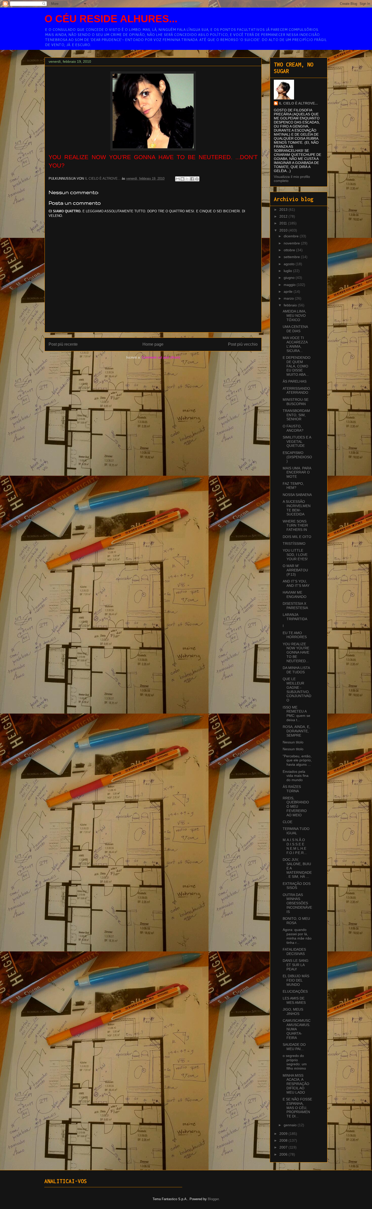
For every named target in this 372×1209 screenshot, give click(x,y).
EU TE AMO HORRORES (295, 635)
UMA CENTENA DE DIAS (295, 329)
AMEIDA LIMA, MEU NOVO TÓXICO (294, 315)
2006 (283, 1154)
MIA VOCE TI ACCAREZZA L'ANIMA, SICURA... (295, 344)
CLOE (287, 822)
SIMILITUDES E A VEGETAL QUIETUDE (297, 441)
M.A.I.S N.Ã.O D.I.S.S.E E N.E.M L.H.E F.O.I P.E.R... (295, 846)
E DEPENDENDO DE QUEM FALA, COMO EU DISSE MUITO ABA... (297, 366)
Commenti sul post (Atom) (161, 357)
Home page (152, 344)
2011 (283, 223)
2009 (283, 1134)
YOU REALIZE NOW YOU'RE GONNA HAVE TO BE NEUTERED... (296, 652)
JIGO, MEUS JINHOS (293, 1011)
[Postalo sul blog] (182, 178)
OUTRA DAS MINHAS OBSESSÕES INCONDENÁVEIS (297, 903)
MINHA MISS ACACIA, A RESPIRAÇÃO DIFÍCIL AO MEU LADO (296, 1083)
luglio (288, 271)
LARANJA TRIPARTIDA (295, 617)
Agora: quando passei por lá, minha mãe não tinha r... (297, 936)
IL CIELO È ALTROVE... (298, 103)
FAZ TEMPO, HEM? (293, 486)
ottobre (290, 250)
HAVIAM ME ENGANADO (294, 594)
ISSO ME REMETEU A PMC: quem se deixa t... (296, 713)
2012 (283, 216)
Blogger (213, 1199)
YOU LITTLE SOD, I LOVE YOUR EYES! (295, 554)
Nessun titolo (293, 742)
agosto (290, 264)
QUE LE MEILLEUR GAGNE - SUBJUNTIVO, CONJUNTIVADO (297, 689)
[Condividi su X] (187, 178)
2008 (283, 1140)
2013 (283, 209)
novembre (292, 243)
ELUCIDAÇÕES (295, 991)
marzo (289, 298)
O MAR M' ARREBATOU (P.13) (295, 570)
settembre (292, 257)
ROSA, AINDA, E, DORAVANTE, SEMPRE (296, 731)
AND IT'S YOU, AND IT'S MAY (296, 583)
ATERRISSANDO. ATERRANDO (297, 390)
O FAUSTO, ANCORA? (293, 428)
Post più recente (63, 344)
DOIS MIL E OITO (297, 537)
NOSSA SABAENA (297, 495)
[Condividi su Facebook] (192, 178)
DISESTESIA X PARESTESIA (295, 605)
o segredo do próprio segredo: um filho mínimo (295, 1062)
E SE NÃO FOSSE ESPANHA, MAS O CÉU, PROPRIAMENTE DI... (297, 1107)
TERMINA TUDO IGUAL (296, 831)
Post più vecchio (243, 344)
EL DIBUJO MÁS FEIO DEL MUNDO (296, 980)
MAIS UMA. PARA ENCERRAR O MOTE (297, 472)
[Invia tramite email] (177, 178)
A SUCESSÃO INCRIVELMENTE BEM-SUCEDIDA (297, 507)
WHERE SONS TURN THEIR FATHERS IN (295, 525)
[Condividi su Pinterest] (196, 178)
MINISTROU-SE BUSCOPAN (295, 402)
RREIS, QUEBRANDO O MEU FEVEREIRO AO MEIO (296, 806)
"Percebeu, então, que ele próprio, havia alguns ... (297, 760)
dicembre (292, 236)
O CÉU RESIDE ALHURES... (111, 18)
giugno (290, 278)
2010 (283, 230)
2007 (283, 1147)
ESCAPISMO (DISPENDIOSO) (297, 457)
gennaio (291, 1125)
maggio (290, 285)
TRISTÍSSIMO (294, 543)
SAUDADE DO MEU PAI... (294, 1047)
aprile (289, 291)
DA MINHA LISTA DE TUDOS (296, 670)
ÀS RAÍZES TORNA (292, 789)
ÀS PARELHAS (294, 381)
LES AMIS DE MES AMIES (294, 1000)
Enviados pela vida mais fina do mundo (295, 775)
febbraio (291, 305)
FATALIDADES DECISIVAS (294, 951)
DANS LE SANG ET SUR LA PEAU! (295, 964)
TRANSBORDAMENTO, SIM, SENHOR (296, 415)
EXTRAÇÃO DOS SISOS (297, 886)
